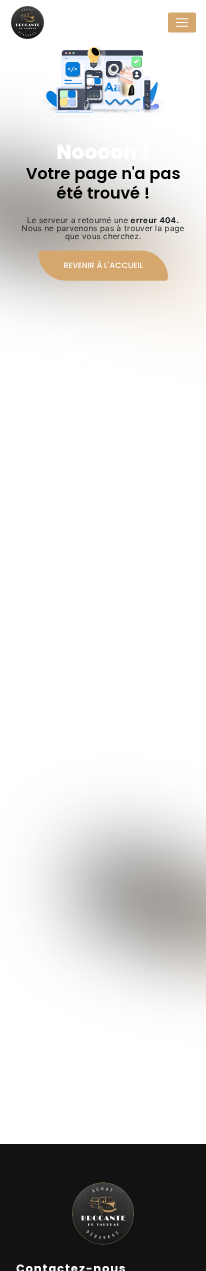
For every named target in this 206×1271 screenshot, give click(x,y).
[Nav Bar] (182, 23)
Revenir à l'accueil (103, 265)
